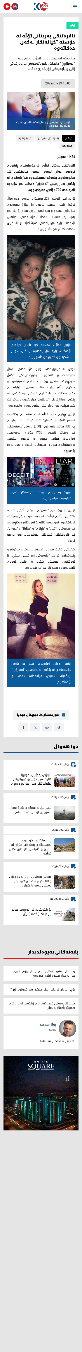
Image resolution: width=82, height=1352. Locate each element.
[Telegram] (59, 727)
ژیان (72, 25)
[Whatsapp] (47, 727)
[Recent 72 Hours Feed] (14, 6)
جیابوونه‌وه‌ (24, 138)
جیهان (68, 138)
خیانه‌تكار (67, 146)
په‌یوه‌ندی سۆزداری (48, 138)
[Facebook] (23, 727)
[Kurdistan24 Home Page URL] (41, 6)
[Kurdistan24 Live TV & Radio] (6, 6)
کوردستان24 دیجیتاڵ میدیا (38, 715)
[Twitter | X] (35, 727)
